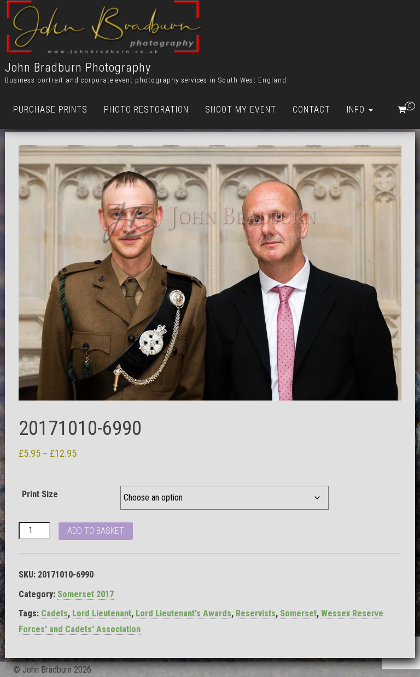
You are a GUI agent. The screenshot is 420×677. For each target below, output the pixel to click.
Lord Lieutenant (101, 613)
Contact (311, 109)
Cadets (54, 613)
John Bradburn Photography (78, 67)
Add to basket (95, 531)
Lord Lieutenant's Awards (183, 613)
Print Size (40, 494)
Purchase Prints (50, 109)
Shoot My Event (240, 109)
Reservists (256, 613)
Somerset (298, 613)
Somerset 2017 (85, 594)
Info (357, 109)
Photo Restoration (146, 109)
